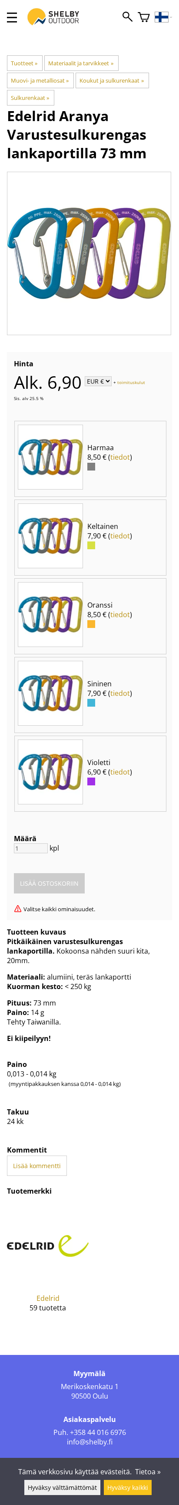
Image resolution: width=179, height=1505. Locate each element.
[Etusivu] (58, 25)
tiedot (120, 457)
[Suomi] (163, 17)
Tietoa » (148, 1471)
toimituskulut (131, 382)
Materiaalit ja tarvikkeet (80, 63)
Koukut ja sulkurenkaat (111, 80)
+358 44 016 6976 (98, 1432)
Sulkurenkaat (30, 98)
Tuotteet (24, 63)
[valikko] (12, 17)
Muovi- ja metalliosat (40, 80)
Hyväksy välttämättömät (62, 1487)
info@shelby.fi (90, 1442)
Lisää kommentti (37, 1166)
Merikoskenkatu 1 (90, 1386)
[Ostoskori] (144, 17)
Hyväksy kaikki (127, 1487)
